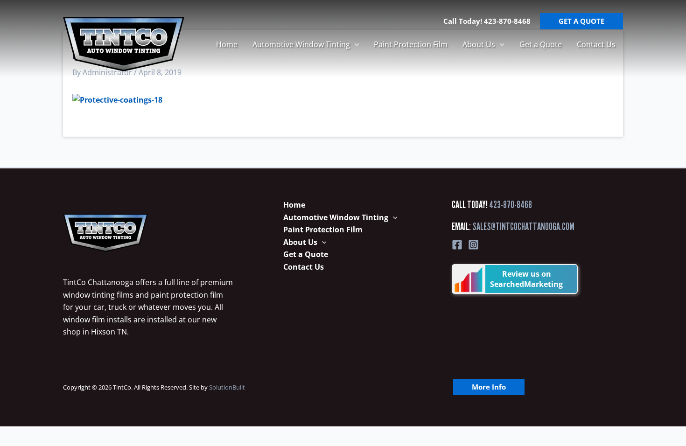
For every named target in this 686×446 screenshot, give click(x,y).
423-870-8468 (510, 204)
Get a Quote (540, 44)
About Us (478, 44)
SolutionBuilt (227, 387)
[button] (354, 44)
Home (227, 44)
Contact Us (596, 44)
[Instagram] (473, 244)
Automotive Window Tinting (301, 44)
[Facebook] (457, 244)
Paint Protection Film (411, 44)
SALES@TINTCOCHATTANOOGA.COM (523, 226)
